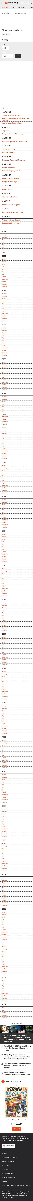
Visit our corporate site (16, 1140)
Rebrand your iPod (8, 152)
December (4, 286)
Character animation (9, 197)
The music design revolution (12, 115)
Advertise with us (7, 1173)
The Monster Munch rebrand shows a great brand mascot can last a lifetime (17, 1066)
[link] (14, 1081)
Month (4, 53)
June (3, 247)
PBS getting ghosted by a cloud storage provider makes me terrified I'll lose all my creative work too (17, 1057)
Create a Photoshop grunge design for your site (15, 119)
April (3, 242)
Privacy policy (6, 1165)
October (4, 281)
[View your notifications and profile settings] (17, 3)
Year (3, 45)
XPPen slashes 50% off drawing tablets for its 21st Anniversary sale (17, 1073)
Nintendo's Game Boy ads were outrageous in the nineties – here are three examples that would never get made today (17, 1038)
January (4, 235)
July (3, 250)
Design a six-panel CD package (12, 134)
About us (5, 1153)
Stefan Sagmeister (8, 149)
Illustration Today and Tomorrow (13, 160)
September (5, 279)
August (4, 252)
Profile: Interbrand (8, 168)
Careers (4, 1181)
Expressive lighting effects (11, 171)
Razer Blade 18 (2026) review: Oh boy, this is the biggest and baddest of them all (17, 1048)
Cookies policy (6, 1169)
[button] (31, 3)
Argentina (5, 131)
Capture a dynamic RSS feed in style (14, 142)
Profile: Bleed (7, 189)
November (5, 284)
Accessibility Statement (9, 1177)
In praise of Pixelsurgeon (11, 205)
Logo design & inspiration (11, 223)
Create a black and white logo (12, 212)
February (4, 237)
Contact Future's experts (9, 1157)
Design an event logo (9, 182)
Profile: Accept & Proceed (11, 179)
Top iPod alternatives (18, 7)
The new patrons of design (11, 220)
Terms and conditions (9, 1161)
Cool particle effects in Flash (12, 123)
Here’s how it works (22, 13)
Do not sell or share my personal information (16, 1185)
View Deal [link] (16, 1129)
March (3, 240)
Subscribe (24, 2)
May (3, 245)
